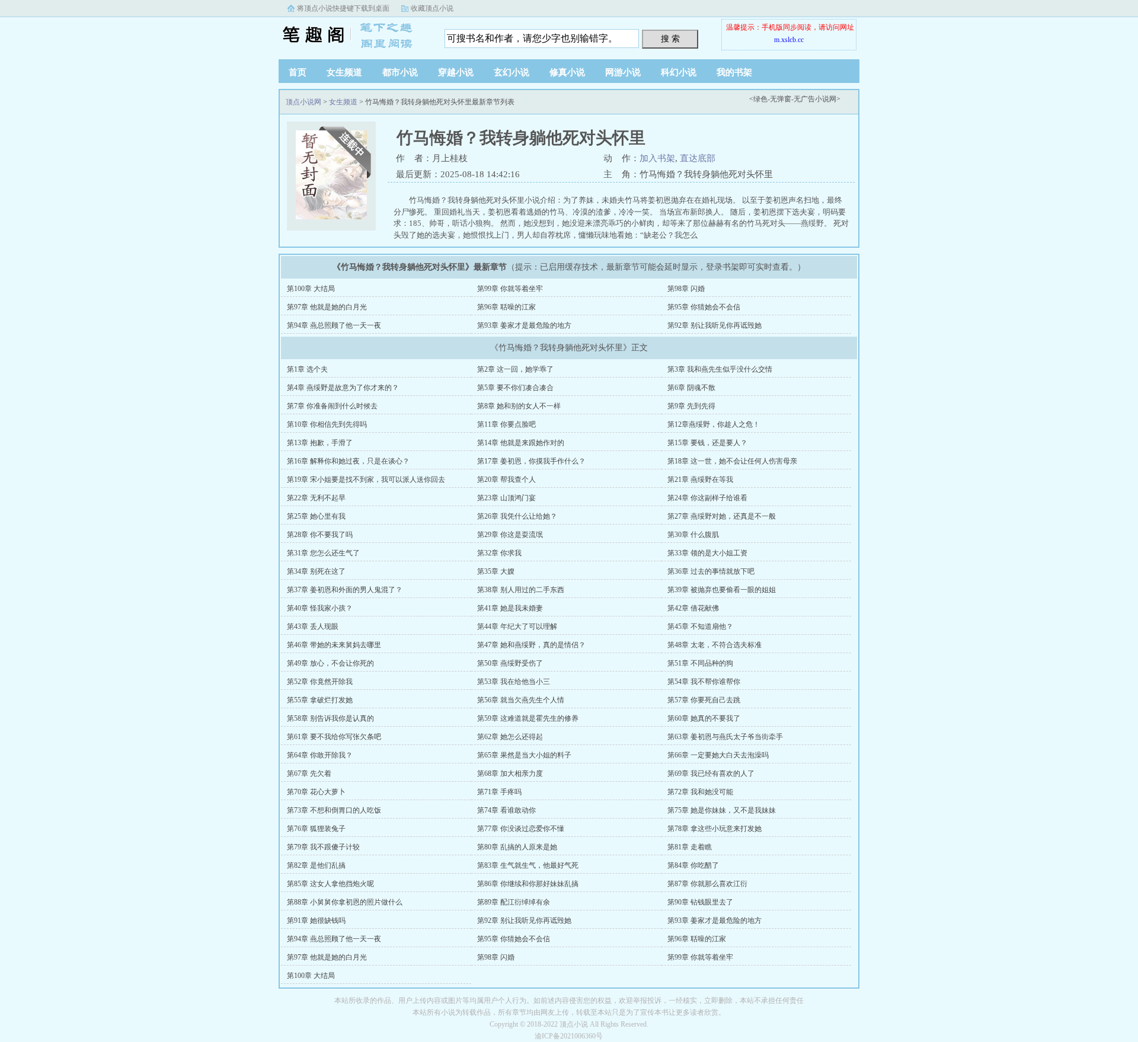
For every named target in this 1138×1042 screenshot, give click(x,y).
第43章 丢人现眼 (312, 626)
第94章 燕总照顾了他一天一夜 (334, 325)
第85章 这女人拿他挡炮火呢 (330, 884)
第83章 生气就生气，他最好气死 (527, 865)
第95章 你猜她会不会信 (703, 307)
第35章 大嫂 (495, 571)
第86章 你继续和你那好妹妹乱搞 (527, 884)
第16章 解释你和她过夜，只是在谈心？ (348, 461)
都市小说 (400, 72)
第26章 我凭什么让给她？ (517, 516)
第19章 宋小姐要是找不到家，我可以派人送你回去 (366, 479)
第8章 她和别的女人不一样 (519, 406)
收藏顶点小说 (432, 8)
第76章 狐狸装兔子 (316, 828)
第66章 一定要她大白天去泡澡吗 (718, 755)
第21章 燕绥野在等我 (700, 479)
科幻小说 (678, 72)
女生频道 (344, 72)
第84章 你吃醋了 (693, 865)
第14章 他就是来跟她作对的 (520, 443)
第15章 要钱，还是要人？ (707, 443)
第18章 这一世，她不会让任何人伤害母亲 (732, 461)
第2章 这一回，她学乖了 (515, 369)
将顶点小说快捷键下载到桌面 (343, 8)
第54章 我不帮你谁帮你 (703, 681)
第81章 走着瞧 (689, 847)
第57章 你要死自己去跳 (703, 700)
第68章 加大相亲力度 (510, 773)
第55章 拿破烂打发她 (320, 700)
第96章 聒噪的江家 (506, 307)
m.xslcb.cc (789, 40)
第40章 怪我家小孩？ (320, 608)
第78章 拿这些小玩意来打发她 (714, 828)
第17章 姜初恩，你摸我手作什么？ (531, 461)
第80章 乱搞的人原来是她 (517, 847)
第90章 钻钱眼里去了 (700, 902)
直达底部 (697, 158)
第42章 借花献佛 (693, 608)
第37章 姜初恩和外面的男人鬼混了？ (344, 590)
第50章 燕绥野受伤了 (510, 663)
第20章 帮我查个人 (506, 479)
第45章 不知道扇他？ (700, 626)
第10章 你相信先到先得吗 (327, 424)
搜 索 (670, 38)
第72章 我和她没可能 (700, 792)
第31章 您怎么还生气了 (323, 553)
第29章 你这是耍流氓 (510, 534)
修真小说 (567, 72)
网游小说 (623, 72)
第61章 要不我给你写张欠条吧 (334, 737)
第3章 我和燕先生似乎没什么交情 (719, 369)
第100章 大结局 (311, 289)
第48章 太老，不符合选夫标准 (714, 645)
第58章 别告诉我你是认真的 (330, 718)
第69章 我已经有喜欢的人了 (711, 773)
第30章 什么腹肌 (693, 534)
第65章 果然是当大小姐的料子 (524, 755)
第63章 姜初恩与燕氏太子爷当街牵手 (725, 737)
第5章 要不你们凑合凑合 (515, 387)
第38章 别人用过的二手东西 (520, 590)
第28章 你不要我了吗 (320, 534)
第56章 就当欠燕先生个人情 (520, 700)
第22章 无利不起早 (316, 498)
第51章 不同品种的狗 (700, 663)
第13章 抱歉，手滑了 (320, 443)
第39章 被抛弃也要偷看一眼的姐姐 (721, 590)
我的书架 (734, 72)
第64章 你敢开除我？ (320, 755)
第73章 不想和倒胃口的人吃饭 (334, 810)
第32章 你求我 (499, 553)
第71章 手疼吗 (499, 792)
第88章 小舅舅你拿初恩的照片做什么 (344, 902)
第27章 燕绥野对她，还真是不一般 (721, 516)
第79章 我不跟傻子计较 (323, 847)
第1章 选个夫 (307, 369)
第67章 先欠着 (309, 773)
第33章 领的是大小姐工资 (707, 553)
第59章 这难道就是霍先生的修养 (527, 718)
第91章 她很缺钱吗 (316, 920)
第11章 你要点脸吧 (506, 424)
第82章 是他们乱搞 (316, 865)
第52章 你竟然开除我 (320, 681)
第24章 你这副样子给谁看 (707, 498)
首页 (297, 72)
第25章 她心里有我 (316, 516)
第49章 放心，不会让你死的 (330, 663)
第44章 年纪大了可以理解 (517, 626)
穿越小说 (456, 72)
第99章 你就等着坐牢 (510, 289)
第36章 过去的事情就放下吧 (711, 571)
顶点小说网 (353, 35)
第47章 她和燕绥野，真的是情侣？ (531, 645)
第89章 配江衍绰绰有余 (513, 902)
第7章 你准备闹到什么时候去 (332, 406)
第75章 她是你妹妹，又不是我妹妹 (721, 810)
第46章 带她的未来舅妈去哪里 (334, 645)
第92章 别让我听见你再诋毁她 (714, 325)
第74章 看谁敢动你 (506, 810)
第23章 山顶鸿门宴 (506, 498)
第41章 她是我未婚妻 (510, 608)
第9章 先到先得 (691, 406)
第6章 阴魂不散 (691, 387)
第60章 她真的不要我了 (703, 718)
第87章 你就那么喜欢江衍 (707, 884)
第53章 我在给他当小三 (513, 681)
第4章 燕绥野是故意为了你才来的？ (343, 387)
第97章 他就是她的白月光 (327, 307)
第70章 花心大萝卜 (316, 792)
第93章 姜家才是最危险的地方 (524, 325)
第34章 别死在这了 (316, 571)
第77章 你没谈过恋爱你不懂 (520, 828)
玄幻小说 (511, 72)
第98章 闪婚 (686, 289)
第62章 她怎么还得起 (510, 737)
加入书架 (657, 158)
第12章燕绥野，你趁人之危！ (713, 424)
